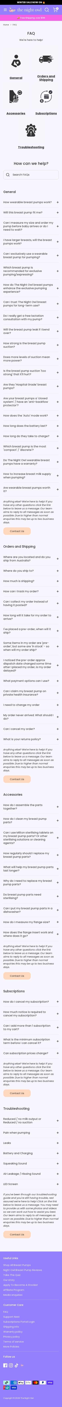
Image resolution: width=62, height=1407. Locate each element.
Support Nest (11, 1316)
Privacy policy (11, 1336)
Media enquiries (12, 1295)
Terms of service (13, 1341)
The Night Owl (27, 1398)
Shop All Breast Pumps (17, 1265)
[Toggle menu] (4, 9)
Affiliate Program (13, 1290)
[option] (33, 18)
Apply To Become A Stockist (20, 1285)
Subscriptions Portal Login (19, 1321)
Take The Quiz (12, 1275)
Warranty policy (12, 1331)
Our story (9, 1280)
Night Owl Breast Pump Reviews (22, 1270)
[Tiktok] (17, 1365)
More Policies (11, 1346)
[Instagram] (11, 1365)
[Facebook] (5, 1365)
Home (6, 25)
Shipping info (11, 1326)
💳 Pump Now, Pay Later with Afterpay (33, 17)
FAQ (15, 25)
